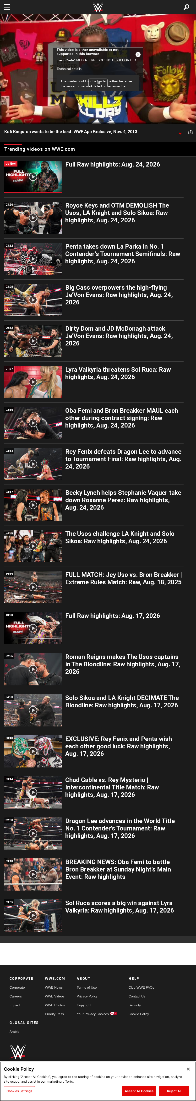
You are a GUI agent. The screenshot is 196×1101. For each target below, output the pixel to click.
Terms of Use (87, 987)
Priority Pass (54, 1014)
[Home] (98, 7)
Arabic (14, 1031)
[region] (98, 1081)
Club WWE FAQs (141, 987)
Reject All (174, 1091)
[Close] (188, 1069)
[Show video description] (180, 132)
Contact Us (137, 996)
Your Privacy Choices (93, 1014)
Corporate (17, 987)
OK (98, 83)
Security (135, 1005)
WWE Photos (55, 1005)
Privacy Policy (87, 996)
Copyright (84, 1005)
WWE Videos (55, 996)
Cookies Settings (19, 1091)
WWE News (54, 987)
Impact (15, 1005)
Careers (16, 996)
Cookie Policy (139, 1014)
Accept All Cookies (139, 1091)
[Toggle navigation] (6, 7)
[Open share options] (190, 132)
